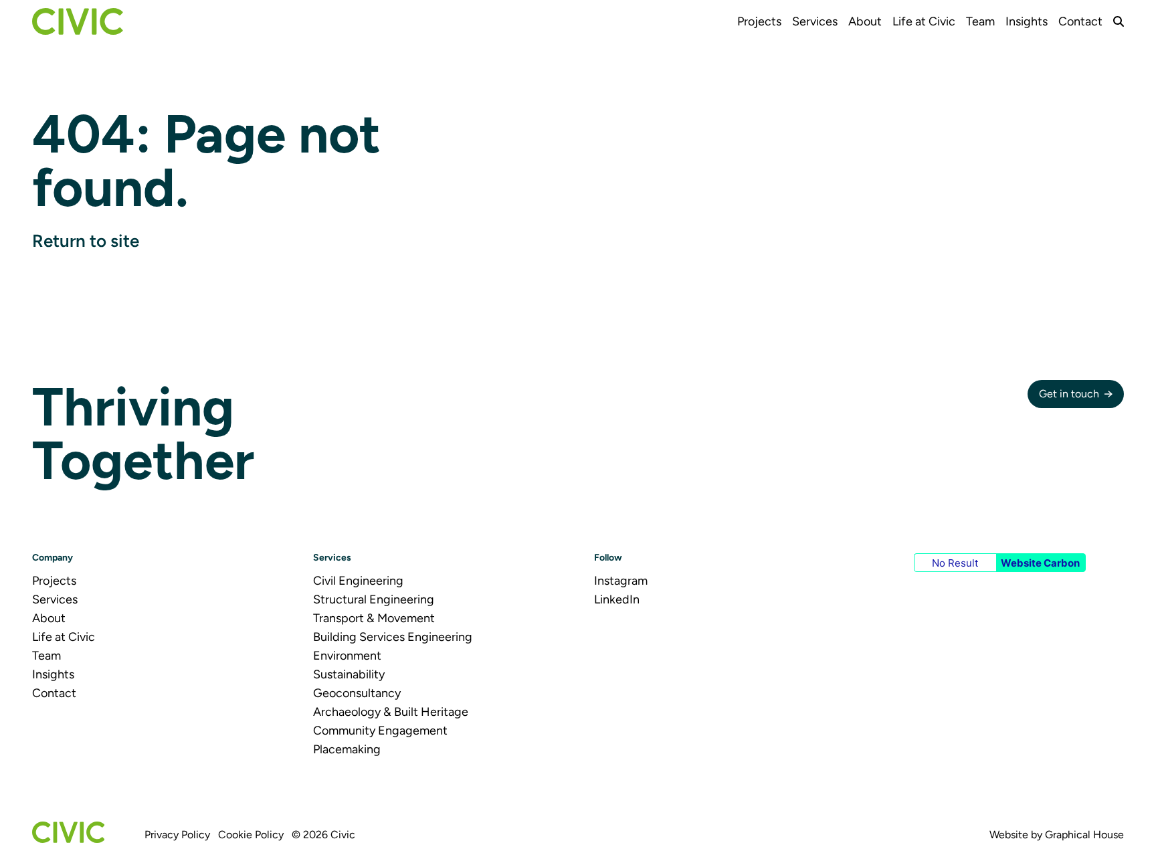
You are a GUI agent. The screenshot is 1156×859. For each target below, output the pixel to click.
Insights (1026, 21)
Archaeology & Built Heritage (390, 711)
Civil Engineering (358, 580)
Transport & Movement (374, 618)
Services (815, 21)
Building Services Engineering (392, 637)
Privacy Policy (177, 834)
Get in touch (1069, 393)
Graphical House (1084, 834)
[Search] (1118, 21)
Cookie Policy (251, 834)
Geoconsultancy (357, 693)
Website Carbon (1040, 563)
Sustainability (349, 674)
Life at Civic (923, 21)
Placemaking (347, 749)
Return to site (85, 241)
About (865, 21)
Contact (1080, 21)
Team (980, 21)
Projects (759, 21)
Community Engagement (380, 730)
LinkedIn (617, 599)
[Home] (77, 21)
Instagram (621, 580)
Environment (347, 655)
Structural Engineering (373, 599)
